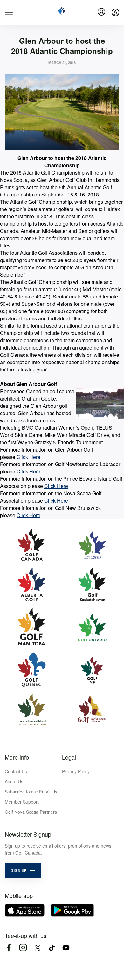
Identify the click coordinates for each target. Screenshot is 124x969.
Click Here (28, 456)
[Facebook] (9, 948)
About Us (14, 781)
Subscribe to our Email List (32, 791)
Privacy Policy (76, 771)
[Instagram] (23, 948)
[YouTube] (66, 948)
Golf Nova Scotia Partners (31, 812)
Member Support (22, 802)
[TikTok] (52, 948)
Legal (69, 757)
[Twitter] (37, 948)
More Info (17, 757)
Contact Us (16, 771)
